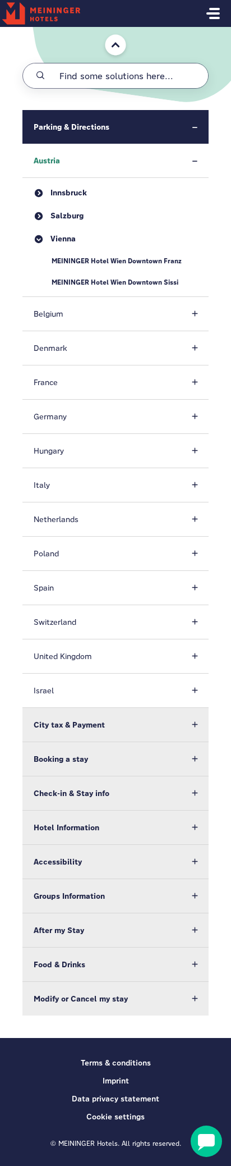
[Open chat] (206, 1141)
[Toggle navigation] (213, 13)
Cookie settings (115, 1117)
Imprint (116, 1081)
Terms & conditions (116, 1063)
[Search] (40, 75)
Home (108, 32)
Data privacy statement (115, 1099)
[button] (115, 127)
